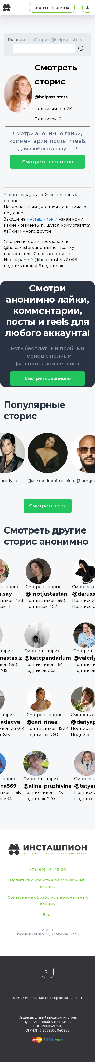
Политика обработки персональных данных (47, 883)
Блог (47, 914)
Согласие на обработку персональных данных (48, 901)
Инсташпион (40, 219)
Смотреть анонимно (47, 162)
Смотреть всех (47, 506)
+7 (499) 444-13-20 (47, 869)
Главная (16, 39)
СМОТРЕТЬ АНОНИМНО (51, 8)
